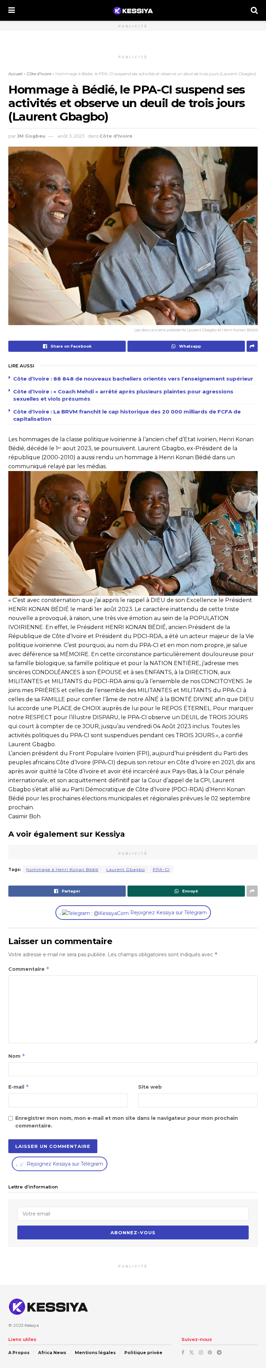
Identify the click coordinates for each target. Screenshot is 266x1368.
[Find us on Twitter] (191, 1352)
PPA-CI (161, 869)
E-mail (18, 1086)
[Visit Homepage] (133, 11)
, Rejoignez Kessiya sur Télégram (133, 912)
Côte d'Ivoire (39, 73)
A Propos (18, 1352)
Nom (16, 1056)
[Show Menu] (11, 10)
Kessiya (32, 1325)
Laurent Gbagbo (125, 869)
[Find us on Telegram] (219, 1352)
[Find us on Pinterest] (210, 1352)
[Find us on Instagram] (201, 1352)
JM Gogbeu (31, 136)
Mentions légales (95, 1352)
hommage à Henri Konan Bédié (62, 869)
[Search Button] (254, 10)
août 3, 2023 (71, 136)
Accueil (15, 73)
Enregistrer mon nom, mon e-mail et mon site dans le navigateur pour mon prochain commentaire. (126, 1122)
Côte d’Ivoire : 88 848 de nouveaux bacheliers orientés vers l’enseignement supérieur (133, 378)
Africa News (52, 1352)
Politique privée (143, 1352)
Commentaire (29, 969)
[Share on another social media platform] (252, 346)
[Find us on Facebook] (182, 1352)
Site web (150, 1087)
